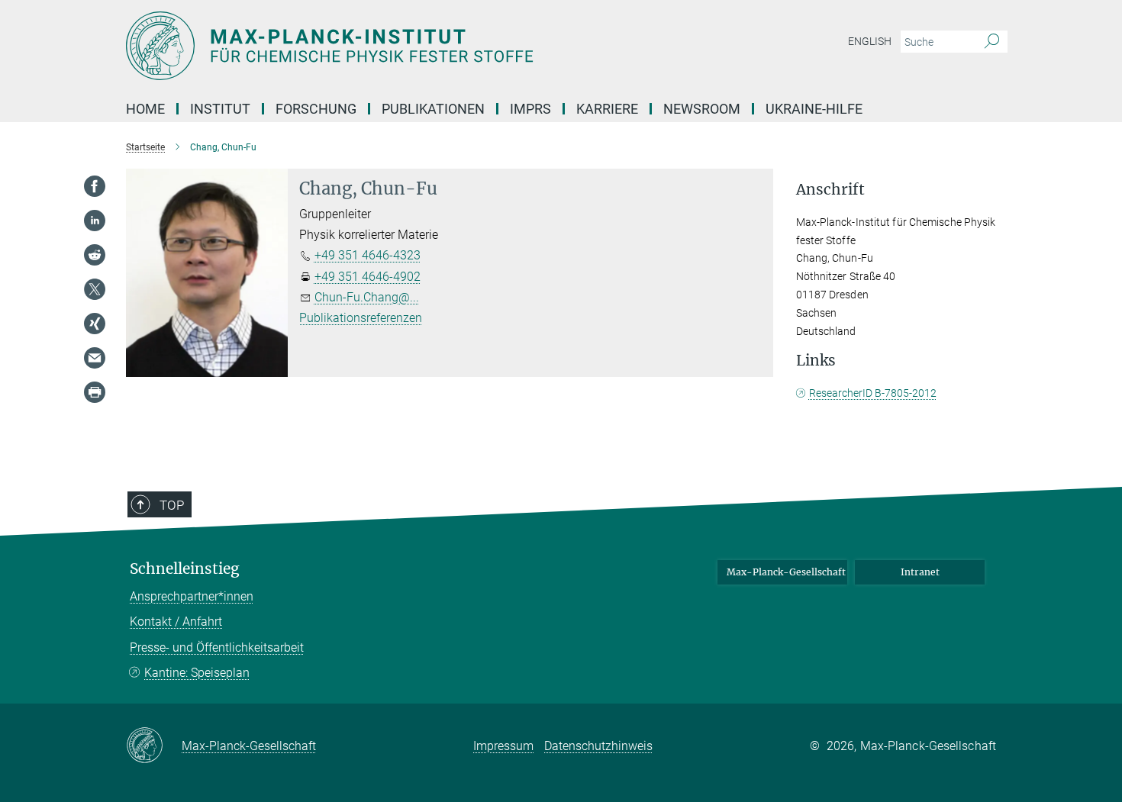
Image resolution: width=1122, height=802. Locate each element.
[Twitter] (94, 289)
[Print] (94, 392)
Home (145, 108)
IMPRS (530, 108)
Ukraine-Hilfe (814, 108)
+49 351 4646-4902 (367, 276)
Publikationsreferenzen (360, 318)
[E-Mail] (94, 357)
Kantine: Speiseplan (197, 672)
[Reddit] (94, 254)
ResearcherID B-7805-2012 (873, 393)
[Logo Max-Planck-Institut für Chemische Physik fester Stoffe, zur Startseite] (412, 45)
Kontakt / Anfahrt (176, 621)
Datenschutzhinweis (598, 746)
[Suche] (992, 42)
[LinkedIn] (94, 220)
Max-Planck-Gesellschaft (786, 572)
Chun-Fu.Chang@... (366, 297)
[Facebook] (94, 186)
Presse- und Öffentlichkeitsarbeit (217, 647)
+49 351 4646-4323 (367, 255)
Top (172, 505)
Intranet (920, 572)
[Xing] (94, 323)
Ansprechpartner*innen (191, 596)
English (869, 41)
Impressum (503, 746)
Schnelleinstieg (185, 569)
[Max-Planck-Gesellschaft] (154, 746)
